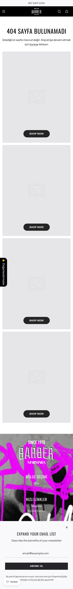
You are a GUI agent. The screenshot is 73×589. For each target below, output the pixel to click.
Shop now (36, 133)
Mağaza (36, 506)
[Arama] (59, 11)
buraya (34, 44)
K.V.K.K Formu (36, 511)
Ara (36, 483)
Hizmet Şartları (37, 579)
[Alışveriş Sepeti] (66, 11)
